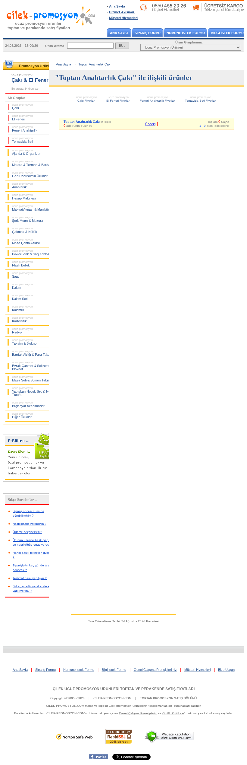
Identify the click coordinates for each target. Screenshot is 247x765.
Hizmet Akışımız (122, 12)
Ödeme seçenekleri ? (27, 532)
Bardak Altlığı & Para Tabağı (32, 353)
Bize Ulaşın (226, 669)
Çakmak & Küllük (24, 230)
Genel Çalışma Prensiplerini (138, 713)
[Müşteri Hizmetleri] (192, 10)
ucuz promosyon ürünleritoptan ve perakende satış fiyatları (39, 25)
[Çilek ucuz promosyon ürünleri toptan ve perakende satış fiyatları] (51, 31)
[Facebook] (98, 758)
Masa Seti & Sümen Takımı (32, 378)
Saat (22, 275)
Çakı (22, 106)
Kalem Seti (22, 297)
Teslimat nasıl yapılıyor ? (30, 578)
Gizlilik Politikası (173, 713)
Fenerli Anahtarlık (24, 129)
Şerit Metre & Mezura (27, 219)
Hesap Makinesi (24, 196)
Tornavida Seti (22, 140)
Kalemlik (22, 308)
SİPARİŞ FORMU (148, 33)
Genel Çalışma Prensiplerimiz (155, 669)
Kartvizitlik (22, 319)
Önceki (150, 124)
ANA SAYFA (119, 33)
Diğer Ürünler (22, 415)
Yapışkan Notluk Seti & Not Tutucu (31, 392)
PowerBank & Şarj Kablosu (31, 252)
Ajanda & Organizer (26, 152)
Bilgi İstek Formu (114, 669)
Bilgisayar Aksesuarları (28, 404)
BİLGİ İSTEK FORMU (227, 33)
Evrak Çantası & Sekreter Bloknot (31, 366)
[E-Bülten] (33, 480)
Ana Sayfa (117, 6)
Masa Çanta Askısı (26, 241)
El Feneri (22, 117)
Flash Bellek (22, 263)
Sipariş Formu (45, 669)
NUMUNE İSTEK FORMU (186, 33)
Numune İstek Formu (78, 669)
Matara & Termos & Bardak (32, 163)
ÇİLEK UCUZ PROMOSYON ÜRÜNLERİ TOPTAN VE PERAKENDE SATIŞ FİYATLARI (124, 689)
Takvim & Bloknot (24, 342)
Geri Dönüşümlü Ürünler (30, 174)
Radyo (22, 330)
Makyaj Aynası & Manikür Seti (33, 208)
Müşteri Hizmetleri (123, 18)
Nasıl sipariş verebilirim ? (29, 523)
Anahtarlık (22, 185)
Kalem (22, 286)
